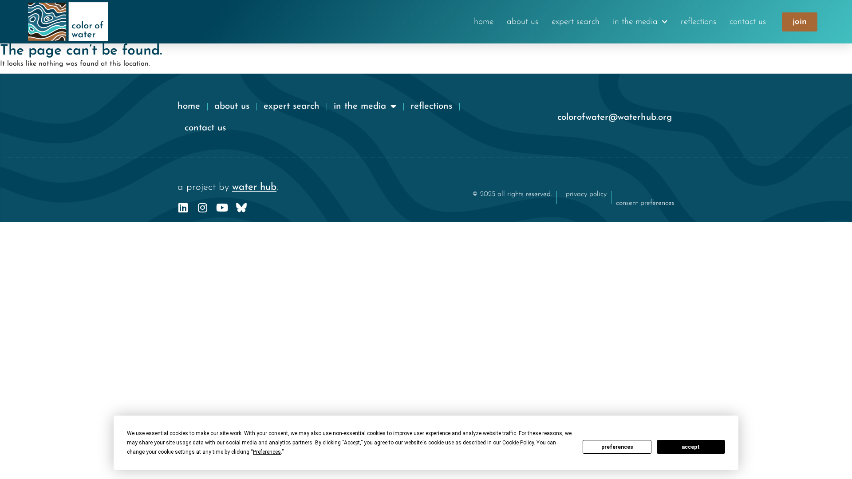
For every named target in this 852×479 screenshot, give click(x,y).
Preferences (617, 447)
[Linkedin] (183, 207)
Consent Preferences (645, 203)
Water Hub (254, 187)
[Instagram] (202, 207)
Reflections (698, 22)
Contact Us (748, 22)
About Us (522, 22)
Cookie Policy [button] (518, 443)
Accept (691, 447)
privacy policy (586, 194)
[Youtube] (222, 207)
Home (483, 22)
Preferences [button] (267, 452)
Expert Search (576, 22)
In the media (635, 22)
